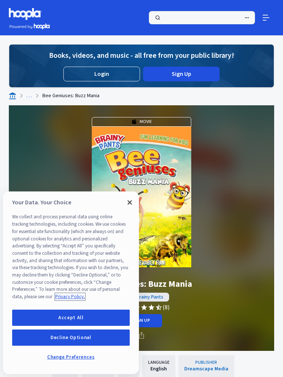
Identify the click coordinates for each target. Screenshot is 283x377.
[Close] (130, 202)
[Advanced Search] (247, 18)
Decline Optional (70, 337)
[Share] (141, 335)
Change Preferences (71, 357)
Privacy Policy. (70, 296)
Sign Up (181, 74)
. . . (29, 95)
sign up (141, 320)
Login (101, 74)
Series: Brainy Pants (141, 297)
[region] (71, 282)
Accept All (71, 317)
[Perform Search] (202, 17)
